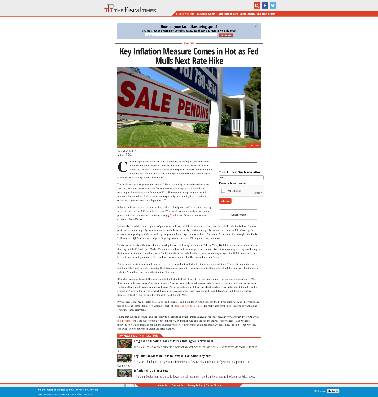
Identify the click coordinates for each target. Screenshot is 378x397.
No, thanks (333, 391)
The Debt (262, 14)
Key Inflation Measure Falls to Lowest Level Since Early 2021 (172, 355)
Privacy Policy (195, 385)
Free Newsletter (185, 14)
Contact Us (177, 385)
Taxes (220, 14)
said (174, 215)
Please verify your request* (232, 183)
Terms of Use (213, 385)
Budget (211, 14)
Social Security (247, 14)
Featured (201, 14)
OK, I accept (319, 391)
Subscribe (225, 201)
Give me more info (85, 394)
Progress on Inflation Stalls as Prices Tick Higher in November (173, 341)
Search (271, 14)
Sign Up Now (226, 35)
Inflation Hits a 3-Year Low (151, 370)
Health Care (231, 14)
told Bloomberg (125, 320)
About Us (162, 385)
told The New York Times (188, 305)
